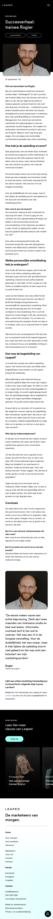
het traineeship (21, 692)
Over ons (9, 854)
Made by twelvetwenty (15, 904)
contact (8, 695)
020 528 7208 (11, 895)
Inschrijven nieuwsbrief (15, 899)
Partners (9, 861)
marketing (42, 113)
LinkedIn (9, 880)
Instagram (9, 877)
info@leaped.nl (11, 891)
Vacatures (9, 845)
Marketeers (10, 851)
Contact (9, 858)
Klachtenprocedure (14, 908)
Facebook (9, 873)
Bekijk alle (14, 739)
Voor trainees (11, 838)
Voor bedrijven (11, 841)
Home (8, 832)
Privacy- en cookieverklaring (18, 912)
